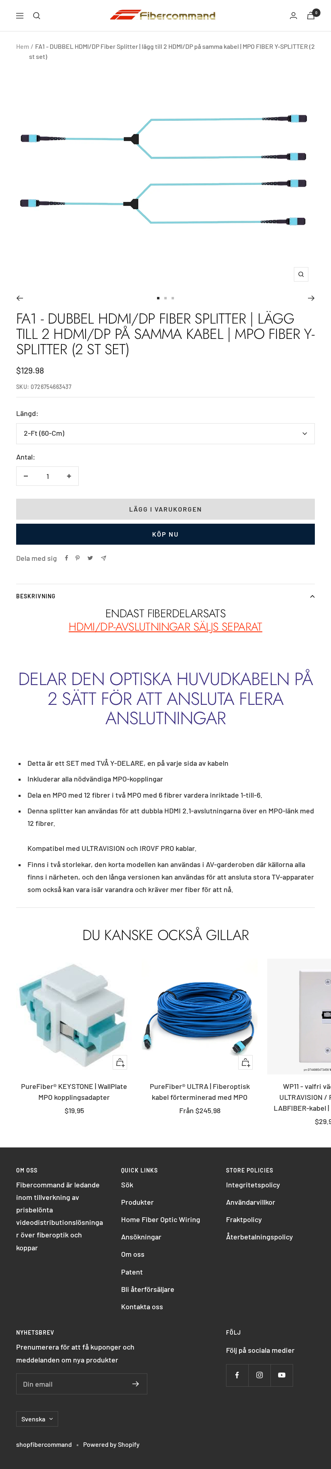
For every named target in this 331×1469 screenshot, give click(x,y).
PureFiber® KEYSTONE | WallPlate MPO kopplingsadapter (74, 1091)
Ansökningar (141, 1236)
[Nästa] (311, 298)
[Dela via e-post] (103, 558)
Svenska (33, 1419)
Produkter (137, 1201)
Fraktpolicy (244, 1219)
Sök (127, 1184)
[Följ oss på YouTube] (281, 1375)
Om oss (133, 1254)
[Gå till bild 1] (158, 298)
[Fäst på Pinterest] (77, 558)
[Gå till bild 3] (173, 298)
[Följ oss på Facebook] (237, 1375)
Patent (132, 1271)
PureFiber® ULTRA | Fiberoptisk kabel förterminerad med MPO (200, 1091)
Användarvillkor (250, 1201)
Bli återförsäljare (147, 1289)
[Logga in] (293, 15)
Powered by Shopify (111, 1444)
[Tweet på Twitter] (90, 558)
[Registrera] (135, 1384)
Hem (22, 46)
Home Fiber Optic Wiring (160, 1219)
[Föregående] (19, 298)
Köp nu (165, 534)
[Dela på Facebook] (66, 558)
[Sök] (36, 15)
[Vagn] (311, 15)
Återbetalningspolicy (259, 1236)
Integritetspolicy (253, 1184)
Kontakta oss (142, 1306)
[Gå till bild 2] (165, 298)
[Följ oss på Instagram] (259, 1375)
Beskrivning (36, 596)
